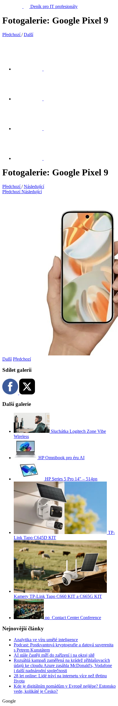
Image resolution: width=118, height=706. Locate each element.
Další (7, 359)
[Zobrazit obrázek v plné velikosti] (31, 128)
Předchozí (22, 359)
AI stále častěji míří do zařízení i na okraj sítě (54, 655)
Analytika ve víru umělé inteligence (46, 639)
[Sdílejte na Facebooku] (31, 98)
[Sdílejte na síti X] (31, 69)
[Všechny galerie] (31, 158)
